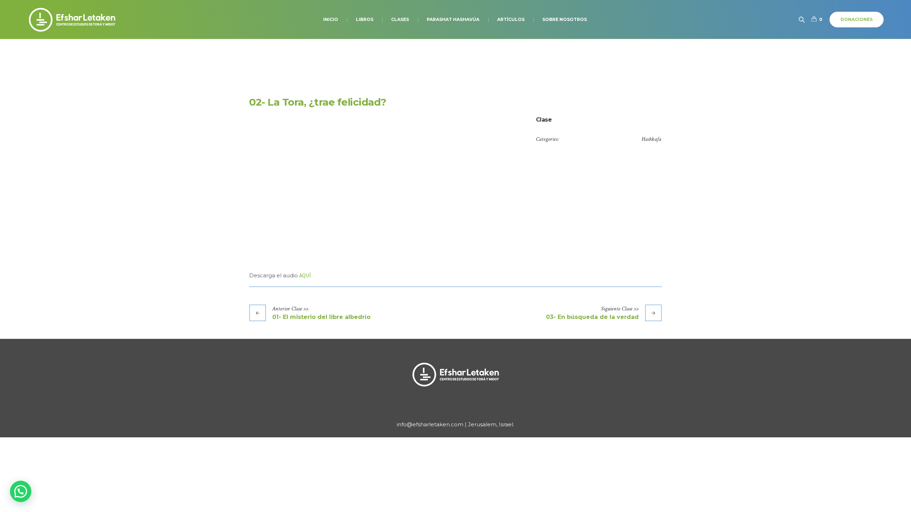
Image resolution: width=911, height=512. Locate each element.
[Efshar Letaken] (455, 374)
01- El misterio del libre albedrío (321, 317)
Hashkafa (651, 139)
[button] (20, 491)
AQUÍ (305, 275)
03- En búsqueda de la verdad (592, 317)
